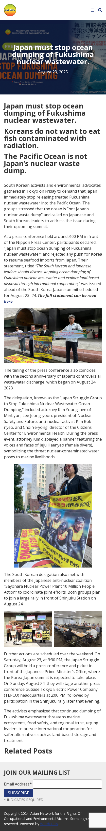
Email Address (18, 784)
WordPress (49, 823)
